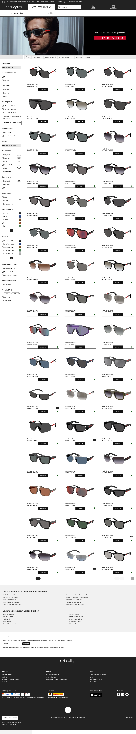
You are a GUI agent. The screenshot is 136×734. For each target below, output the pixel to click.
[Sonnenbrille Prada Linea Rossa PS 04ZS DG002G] (42, 522)
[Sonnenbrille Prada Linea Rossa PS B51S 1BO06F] (42, 71)
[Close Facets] (11, 57)
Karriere (4, 677)
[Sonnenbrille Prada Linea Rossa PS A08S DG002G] (117, 522)
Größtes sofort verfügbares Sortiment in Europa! (20, 1)
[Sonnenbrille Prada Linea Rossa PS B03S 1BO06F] (80, 425)
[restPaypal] (17, 694)
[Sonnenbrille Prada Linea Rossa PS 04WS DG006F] (42, 103)
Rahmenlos (8, 188)
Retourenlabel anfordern (98, 674)
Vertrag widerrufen (10, 718)
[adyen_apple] (22, 694)
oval (5, 197)
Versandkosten (51, 677)
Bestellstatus (94, 682)
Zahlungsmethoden (52, 674)
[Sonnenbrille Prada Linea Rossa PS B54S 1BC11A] (80, 554)
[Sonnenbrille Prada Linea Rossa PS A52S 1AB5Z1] (42, 232)
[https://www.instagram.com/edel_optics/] (122, 695)
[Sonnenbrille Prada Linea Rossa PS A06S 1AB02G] (42, 135)
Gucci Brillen (7, 621)
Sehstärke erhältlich (11, 268)
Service (48, 671)
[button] (13, 7)
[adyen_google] (27, 694)
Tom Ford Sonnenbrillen (11, 602)
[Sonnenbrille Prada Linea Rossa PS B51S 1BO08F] (42, 329)
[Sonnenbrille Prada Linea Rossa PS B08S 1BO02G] (80, 296)
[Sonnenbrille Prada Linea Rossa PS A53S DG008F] (80, 490)
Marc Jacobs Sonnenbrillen (75, 604)
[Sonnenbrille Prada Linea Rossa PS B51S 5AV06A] (42, 361)
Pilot (5, 161)
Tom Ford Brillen (8, 614)
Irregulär (7, 154)
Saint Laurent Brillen (76, 616)
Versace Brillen (74, 614)
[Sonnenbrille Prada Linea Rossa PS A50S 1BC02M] (117, 296)
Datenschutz (9, 722)
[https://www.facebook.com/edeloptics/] (118, 695)
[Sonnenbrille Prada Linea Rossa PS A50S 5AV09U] (117, 135)
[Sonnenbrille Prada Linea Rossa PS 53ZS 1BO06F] (117, 232)
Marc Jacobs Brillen (75, 619)
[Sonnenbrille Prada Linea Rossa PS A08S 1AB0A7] (117, 264)
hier (62, 647)
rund (6, 200)
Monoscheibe (8, 165)
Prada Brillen (7, 619)
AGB (3, 722)
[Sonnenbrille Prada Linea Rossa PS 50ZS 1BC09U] (117, 457)
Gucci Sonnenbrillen (9, 599)
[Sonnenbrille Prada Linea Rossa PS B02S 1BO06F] (117, 425)
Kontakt (4, 682)
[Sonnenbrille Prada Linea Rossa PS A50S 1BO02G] (80, 200)
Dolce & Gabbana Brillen (11, 624)
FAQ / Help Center (96, 679)
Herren (6, 80)
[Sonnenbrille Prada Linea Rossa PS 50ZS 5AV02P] (42, 264)
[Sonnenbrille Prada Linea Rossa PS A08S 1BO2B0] (117, 554)
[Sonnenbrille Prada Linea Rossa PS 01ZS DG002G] (42, 457)
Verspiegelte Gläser (10, 275)
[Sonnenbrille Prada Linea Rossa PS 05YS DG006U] (80, 522)
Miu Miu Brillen (8, 616)
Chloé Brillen (73, 624)
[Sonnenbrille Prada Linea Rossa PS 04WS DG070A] (80, 329)
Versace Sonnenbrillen (73, 602)
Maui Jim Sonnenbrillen (74, 599)
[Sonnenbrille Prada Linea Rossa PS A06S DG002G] (80, 135)
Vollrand (7, 181)
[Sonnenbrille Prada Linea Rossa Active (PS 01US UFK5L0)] (117, 361)
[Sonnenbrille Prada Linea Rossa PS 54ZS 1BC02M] (80, 393)
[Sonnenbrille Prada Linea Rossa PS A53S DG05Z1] (80, 71)
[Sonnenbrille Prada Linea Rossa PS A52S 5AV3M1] (117, 329)
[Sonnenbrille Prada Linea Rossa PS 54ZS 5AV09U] (42, 296)
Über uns (5, 671)
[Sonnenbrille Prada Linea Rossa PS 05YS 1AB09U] (117, 168)
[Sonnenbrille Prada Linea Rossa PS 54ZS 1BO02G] (80, 264)
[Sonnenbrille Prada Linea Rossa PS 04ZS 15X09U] (117, 393)
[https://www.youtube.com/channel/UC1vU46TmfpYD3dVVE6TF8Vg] (127, 695)
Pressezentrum (7, 674)
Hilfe (91, 671)
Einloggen (93, 8)
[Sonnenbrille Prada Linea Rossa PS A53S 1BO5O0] (80, 103)
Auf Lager (7, 132)
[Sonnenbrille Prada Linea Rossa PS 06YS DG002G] (80, 168)
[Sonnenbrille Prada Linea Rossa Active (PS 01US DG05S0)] (117, 103)
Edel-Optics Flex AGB (9, 724)
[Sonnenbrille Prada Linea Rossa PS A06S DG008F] (80, 232)
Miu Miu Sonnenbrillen (10, 597)
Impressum (19, 722)
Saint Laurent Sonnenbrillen (12, 604)
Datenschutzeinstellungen (10, 679)
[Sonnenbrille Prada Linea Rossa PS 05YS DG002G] (42, 200)
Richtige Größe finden (11, 123)
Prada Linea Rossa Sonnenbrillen (77, 595)
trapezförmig (8, 204)
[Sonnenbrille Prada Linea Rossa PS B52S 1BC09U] (42, 554)
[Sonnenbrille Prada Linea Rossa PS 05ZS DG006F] (117, 490)
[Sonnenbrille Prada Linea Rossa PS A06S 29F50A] (42, 490)
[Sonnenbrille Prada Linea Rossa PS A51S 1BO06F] (117, 71)
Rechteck (7, 158)
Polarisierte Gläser (10, 272)
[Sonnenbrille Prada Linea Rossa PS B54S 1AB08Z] (42, 393)
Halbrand (7, 184)
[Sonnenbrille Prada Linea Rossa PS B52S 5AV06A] (80, 457)
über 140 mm (10, 112)
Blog (91, 677)
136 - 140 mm (10, 109)
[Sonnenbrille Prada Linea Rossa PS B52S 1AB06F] (117, 200)
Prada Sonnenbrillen (9, 595)
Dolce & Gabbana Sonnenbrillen (77, 597)
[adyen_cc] (3, 694)
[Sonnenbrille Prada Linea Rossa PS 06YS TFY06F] (80, 361)
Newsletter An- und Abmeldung (57, 679)
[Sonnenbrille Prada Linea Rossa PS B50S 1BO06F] (42, 425)
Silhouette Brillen (75, 621)
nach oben (130, 717)
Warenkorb (113, 8)
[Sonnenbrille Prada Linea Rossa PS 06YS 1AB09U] (42, 168)
